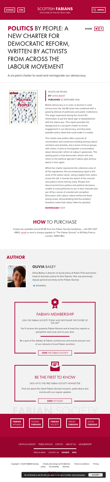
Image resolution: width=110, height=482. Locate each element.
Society (55, 423)
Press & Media (40, 452)
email (24, 232)
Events (59, 444)
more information (78, 475)
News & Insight (27, 444)
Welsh (73, 423)
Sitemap (66, 467)
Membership (85, 444)
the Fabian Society (55, 352)
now (55, 207)
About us (71, 444)
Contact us (53, 452)
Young (36, 423)
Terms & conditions (81, 464)
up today (55, 400)
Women (17, 423)
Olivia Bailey (58, 95)
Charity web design (50, 464)
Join (21, 9)
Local (92, 423)
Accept (95, 475)
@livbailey (41, 285)
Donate (10, 9)
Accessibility (54, 467)
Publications (46, 444)
